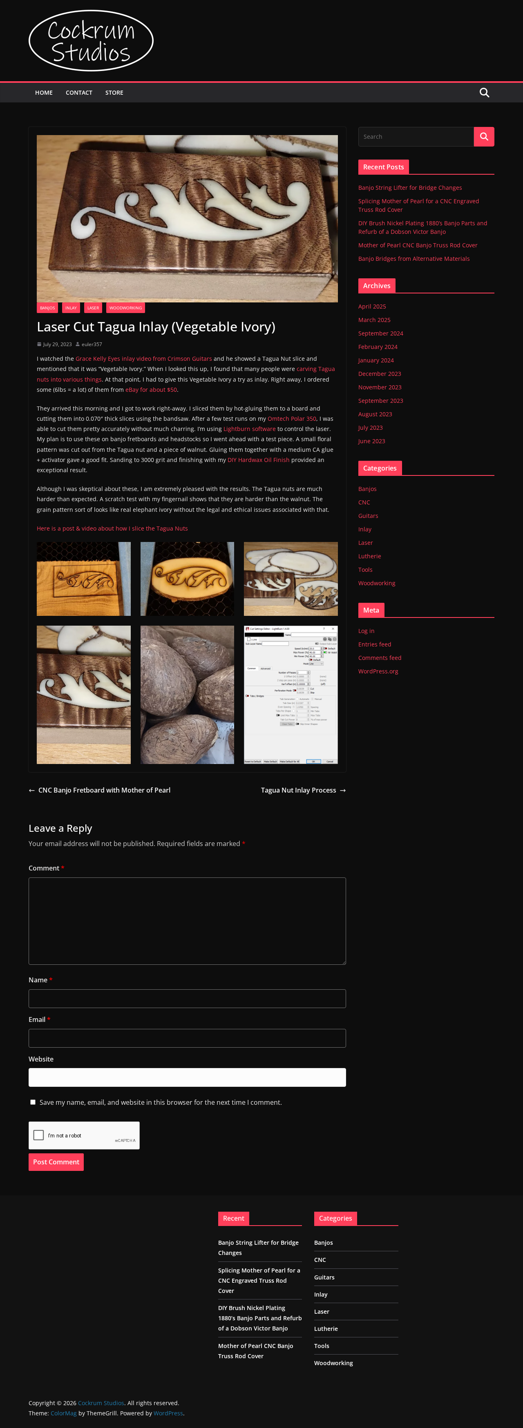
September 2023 (380, 400)
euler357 (92, 344)
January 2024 (376, 360)
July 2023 (370, 427)
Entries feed (374, 644)
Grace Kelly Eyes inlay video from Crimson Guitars (144, 358)
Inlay (71, 308)
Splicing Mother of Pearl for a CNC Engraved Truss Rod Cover (259, 1280)
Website (41, 1059)
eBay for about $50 (151, 389)
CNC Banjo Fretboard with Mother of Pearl (104, 790)
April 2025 (372, 306)
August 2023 (375, 414)
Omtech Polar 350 (292, 418)
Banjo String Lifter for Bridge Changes (410, 187)
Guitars (368, 516)
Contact (79, 92)
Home (44, 92)
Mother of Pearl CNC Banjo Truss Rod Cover (418, 245)
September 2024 (380, 333)
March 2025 (374, 320)
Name (41, 979)
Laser (93, 308)
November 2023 (380, 387)
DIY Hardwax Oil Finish (259, 460)
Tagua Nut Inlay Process (298, 790)
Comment (47, 868)
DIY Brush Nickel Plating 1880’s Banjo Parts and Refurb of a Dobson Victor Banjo (260, 1318)
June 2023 (371, 441)
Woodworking (126, 308)
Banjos (47, 308)
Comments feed (380, 658)
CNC (364, 502)
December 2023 (379, 374)
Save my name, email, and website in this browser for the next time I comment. (161, 1102)
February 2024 (378, 347)
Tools (365, 569)
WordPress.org (378, 671)
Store (114, 92)
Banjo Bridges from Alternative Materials (414, 258)
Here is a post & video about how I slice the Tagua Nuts (112, 528)
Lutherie (369, 556)
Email (40, 1019)
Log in (366, 631)
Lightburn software (250, 429)
